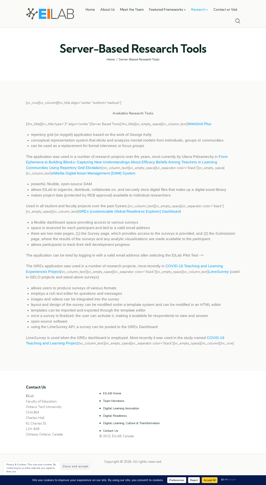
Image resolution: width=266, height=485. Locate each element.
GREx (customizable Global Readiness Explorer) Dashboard (130, 211)
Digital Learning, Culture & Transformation (131, 423)
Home (111, 60)
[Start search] (237, 21)
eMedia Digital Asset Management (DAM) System (93, 173)
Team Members (113, 401)
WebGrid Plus (199, 124)
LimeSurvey (219, 272)
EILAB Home (112, 393)
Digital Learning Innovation (121, 408)
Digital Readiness (115, 416)
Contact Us (110, 431)
